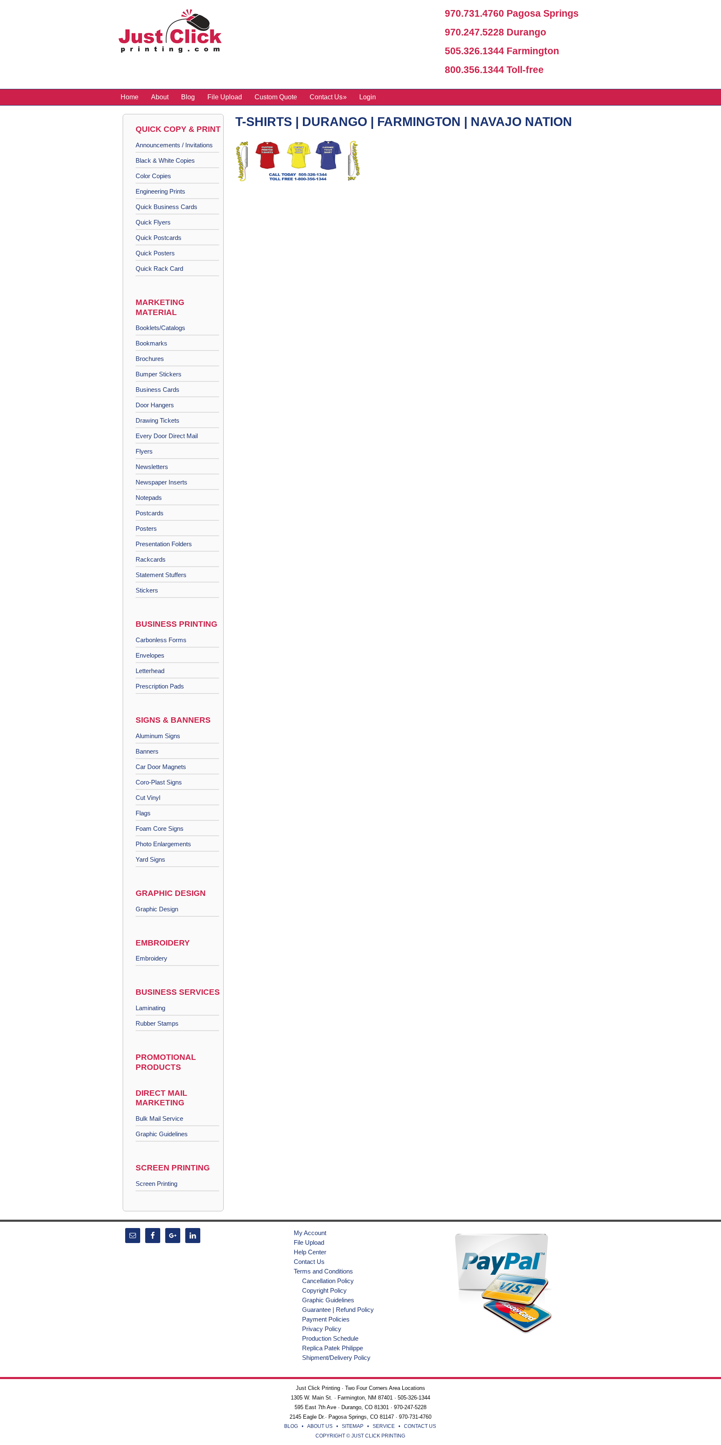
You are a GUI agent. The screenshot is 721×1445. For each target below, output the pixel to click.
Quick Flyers (153, 222)
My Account (310, 1232)
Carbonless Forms (161, 639)
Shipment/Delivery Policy (336, 1357)
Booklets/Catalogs (160, 327)
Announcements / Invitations (174, 145)
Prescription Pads (160, 686)
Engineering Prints (160, 191)
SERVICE (384, 1426)
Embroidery (151, 958)
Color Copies (153, 175)
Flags (143, 813)
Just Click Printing (176, 33)
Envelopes (150, 655)
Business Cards (157, 389)
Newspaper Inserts (161, 482)
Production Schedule (330, 1338)
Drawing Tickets (157, 420)
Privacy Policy (321, 1328)
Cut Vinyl (148, 797)
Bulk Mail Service (159, 1118)
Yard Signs (150, 859)
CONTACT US (420, 1426)
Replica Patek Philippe (332, 1348)
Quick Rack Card (159, 268)
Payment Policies (326, 1319)
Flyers (144, 451)
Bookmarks (151, 343)
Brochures (150, 358)
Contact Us (309, 1261)
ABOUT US (320, 1426)
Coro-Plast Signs (159, 782)
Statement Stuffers (161, 574)
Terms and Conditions (323, 1271)
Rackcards (151, 559)
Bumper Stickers (159, 374)
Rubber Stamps (157, 1023)
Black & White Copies (165, 160)
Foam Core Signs (160, 828)
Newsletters (152, 466)
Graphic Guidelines (162, 1133)
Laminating (150, 1007)
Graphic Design (157, 909)
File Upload (309, 1242)
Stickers (147, 590)
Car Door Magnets (161, 766)
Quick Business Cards (166, 206)
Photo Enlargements (163, 843)
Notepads (149, 497)
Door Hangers (155, 405)
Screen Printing (156, 1183)
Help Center (310, 1252)
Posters (146, 528)
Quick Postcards (159, 237)
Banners (147, 751)
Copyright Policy (324, 1290)
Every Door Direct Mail (167, 435)
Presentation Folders (164, 543)
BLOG (291, 1426)
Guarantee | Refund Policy (338, 1309)
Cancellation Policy (328, 1280)
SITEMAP (352, 1426)
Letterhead (150, 670)
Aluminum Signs (158, 735)
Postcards (150, 513)
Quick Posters (155, 253)
